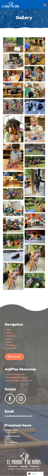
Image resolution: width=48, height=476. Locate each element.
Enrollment (10, 345)
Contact (9, 342)
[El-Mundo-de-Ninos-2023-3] (13, 75)
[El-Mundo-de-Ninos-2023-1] (13, 45)
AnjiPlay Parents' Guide (15, 374)
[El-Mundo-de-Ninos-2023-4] (35, 73)
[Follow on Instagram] (21, 399)
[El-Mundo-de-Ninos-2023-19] (13, 225)
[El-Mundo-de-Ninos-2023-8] (35, 90)
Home (8, 329)
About (8, 332)
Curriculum (10, 335)
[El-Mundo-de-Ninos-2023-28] (13, 256)
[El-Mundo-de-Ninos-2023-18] (13, 194)
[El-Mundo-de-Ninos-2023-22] (35, 204)
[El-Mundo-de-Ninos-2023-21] (13, 208)
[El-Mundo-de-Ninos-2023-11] (35, 149)
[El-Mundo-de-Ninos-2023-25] (35, 236)
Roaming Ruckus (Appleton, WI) (19, 380)
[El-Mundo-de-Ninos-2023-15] (35, 162)
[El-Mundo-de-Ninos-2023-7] (13, 90)
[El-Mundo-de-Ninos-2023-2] (35, 45)
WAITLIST (14, 357)
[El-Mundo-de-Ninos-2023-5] (35, 59)
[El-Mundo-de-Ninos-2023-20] (35, 221)
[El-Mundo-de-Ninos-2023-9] (13, 106)
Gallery (9, 339)
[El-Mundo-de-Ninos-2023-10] (35, 106)
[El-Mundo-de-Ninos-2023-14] (13, 129)
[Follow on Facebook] (10, 399)
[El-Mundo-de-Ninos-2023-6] (13, 61)
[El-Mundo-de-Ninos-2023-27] (35, 280)
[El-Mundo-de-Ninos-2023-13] (35, 129)
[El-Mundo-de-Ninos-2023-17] (13, 179)
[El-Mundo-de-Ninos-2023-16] (35, 182)
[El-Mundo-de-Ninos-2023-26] (13, 241)
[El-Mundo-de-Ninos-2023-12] (13, 157)
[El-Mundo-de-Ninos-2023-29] (35, 258)
